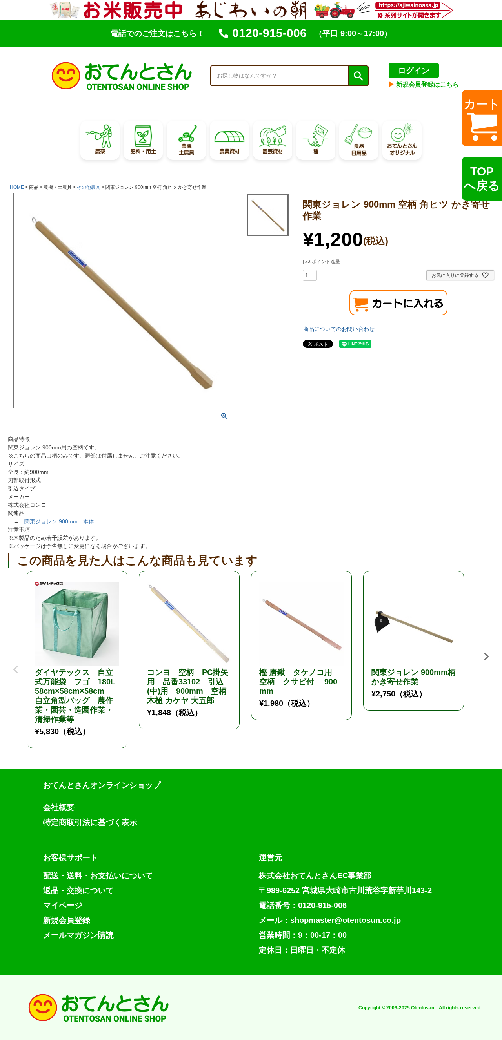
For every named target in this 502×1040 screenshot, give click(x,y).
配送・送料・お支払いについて (98, 875)
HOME (17, 187)
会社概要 (59, 807)
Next (486, 656)
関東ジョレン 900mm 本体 (59, 521)
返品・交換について (78, 890)
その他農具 (88, 187)
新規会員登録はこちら (423, 84)
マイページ (62, 905)
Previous (16, 664)
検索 (358, 76)
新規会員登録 (66, 920)
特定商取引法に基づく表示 (90, 822)
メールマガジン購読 (78, 935)
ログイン (413, 70)
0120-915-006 (269, 33)
